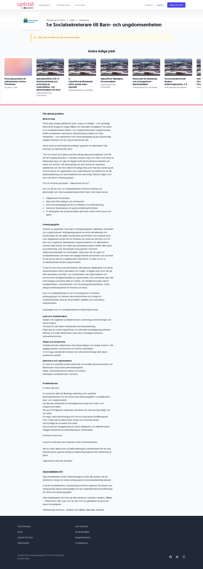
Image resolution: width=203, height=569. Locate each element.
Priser (20, 531)
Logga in (160, 5)
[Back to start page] (25, 5)
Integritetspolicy (83, 537)
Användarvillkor (82, 531)
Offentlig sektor (63, 5)
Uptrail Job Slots (25, 537)
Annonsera (80, 5)
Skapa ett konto (176, 5)
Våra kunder (23, 543)
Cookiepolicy (81, 543)
